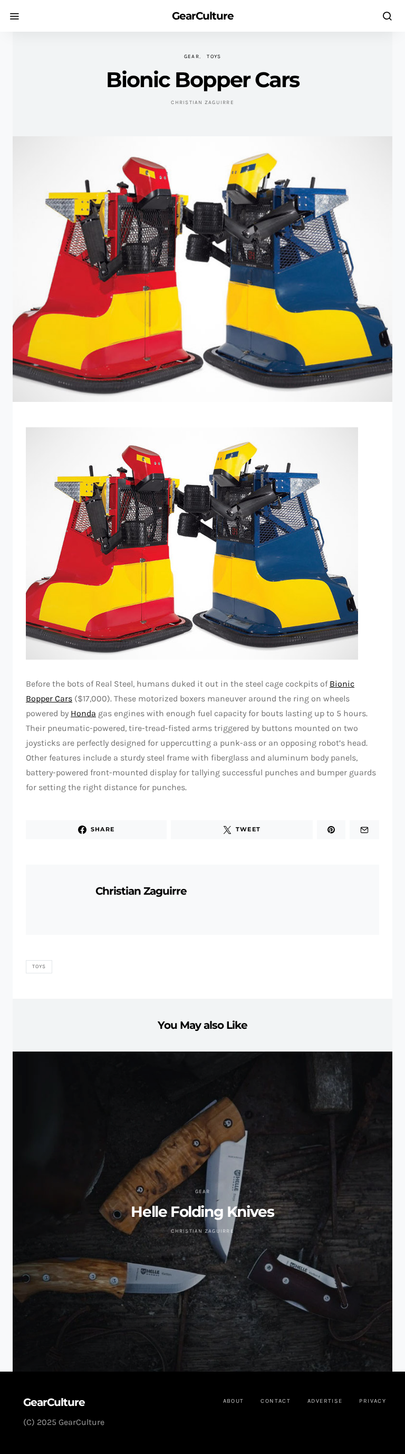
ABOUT (233, 1400)
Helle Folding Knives (202, 1212)
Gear (191, 56)
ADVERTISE (324, 1400)
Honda (83, 713)
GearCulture (203, 16)
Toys (214, 56)
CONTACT (276, 1400)
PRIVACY (372, 1400)
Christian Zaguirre (202, 102)
